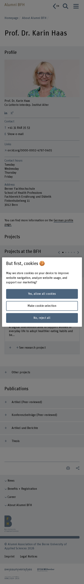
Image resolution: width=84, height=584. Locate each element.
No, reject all (41, 317)
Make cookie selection (42, 305)
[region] (42, 292)
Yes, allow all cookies (42, 293)
